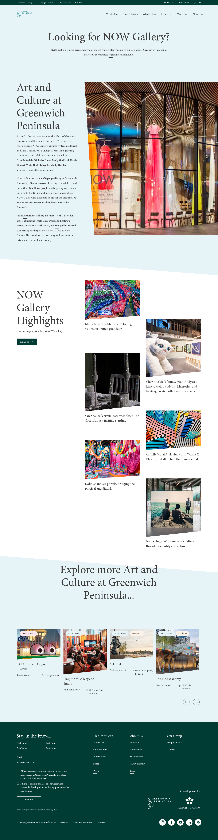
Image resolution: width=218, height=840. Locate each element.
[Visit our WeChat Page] (198, 822)
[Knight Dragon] (189, 800)
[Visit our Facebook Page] (171, 822)
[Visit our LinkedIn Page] (189, 822)
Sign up (29, 800)
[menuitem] (112, 14)
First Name (22, 743)
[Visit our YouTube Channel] (180, 822)
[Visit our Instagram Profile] (162, 822)
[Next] (196, 702)
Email (19, 757)
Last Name (51, 743)
